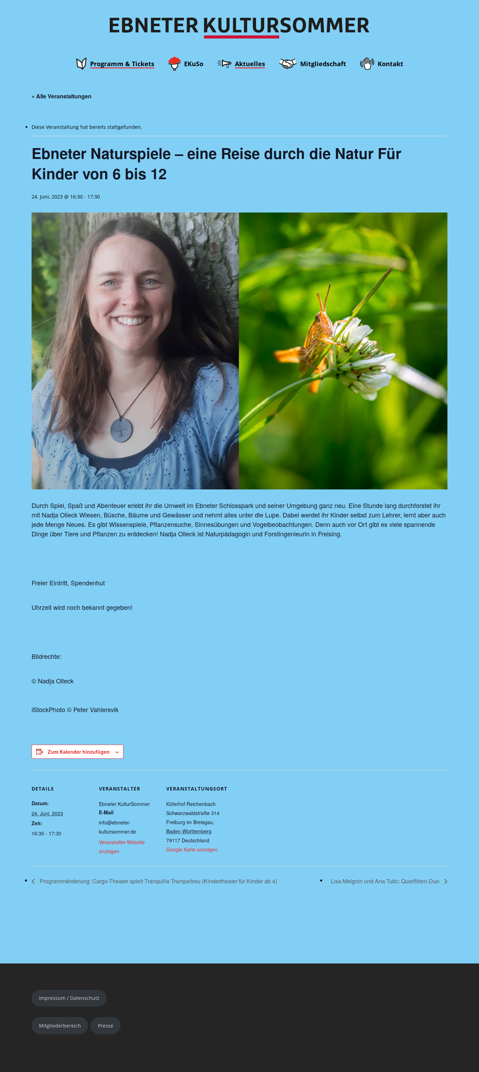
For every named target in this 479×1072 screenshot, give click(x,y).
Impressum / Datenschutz (69, 998)
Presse (105, 1025)
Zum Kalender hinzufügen (79, 751)
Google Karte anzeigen (191, 849)
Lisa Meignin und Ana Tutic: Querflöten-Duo (386, 881)
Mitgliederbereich (60, 1025)
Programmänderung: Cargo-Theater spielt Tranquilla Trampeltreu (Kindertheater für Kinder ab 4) (157, 881)
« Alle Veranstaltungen (62, 96)
